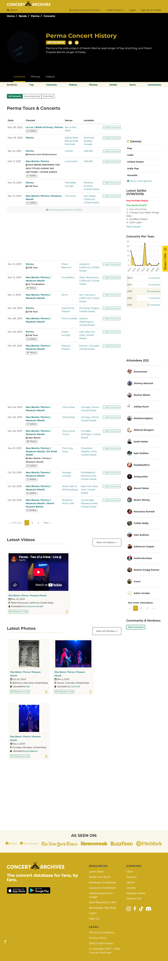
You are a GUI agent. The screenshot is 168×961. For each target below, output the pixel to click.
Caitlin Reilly (141, 523)
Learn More (96, 871)
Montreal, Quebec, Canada (89, 141)
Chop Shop (68, 407)
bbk (28, 686)
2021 (129, 284)
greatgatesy (32, 750)
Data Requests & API (102, 902)
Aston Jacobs (142, 593)
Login (132, 10)
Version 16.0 (134, 898)
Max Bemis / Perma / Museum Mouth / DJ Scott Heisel (41, 451)
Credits (131, 887)
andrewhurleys (143, 558)
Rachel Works (142, 394)
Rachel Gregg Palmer (146, 569)
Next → (48, 522)
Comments (154, 84)
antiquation (141, 476)
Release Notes (135, 893)
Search (13, 10)
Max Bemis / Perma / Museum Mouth (27, 595)
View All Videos (105, 542)
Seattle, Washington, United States (87, 321)
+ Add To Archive (111, 127)
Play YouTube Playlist (137, 200)
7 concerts (154, 298)
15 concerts (153, 304)
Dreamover (140, 371)
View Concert (133, 226)
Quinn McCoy (142, 499)
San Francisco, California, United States (89, 298)
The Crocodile (69, 318)
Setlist (113, 84)
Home (11, 16)
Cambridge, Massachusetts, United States (89, 503)
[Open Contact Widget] (5, 942)
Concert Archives (100, 952)
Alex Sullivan (141, 534)
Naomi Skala (141, 488)
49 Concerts (56, 42)
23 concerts (153, 291)
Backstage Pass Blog (102, 907)
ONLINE (88, 150)
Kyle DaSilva (141, 453)
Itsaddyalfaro (142, 464)
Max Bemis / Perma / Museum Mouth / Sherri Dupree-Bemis (40, 503)
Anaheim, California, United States (89, 267)
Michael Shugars (144, 429)
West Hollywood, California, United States (89, 280)
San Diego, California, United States (91, 199)
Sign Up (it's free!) (151, 10)
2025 (130, 277)
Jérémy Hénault (143, 383)
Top (31, 84)
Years (132, 84)
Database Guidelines (102, 882)
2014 (129, 298)
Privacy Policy (98, 937)
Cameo (69, 150)
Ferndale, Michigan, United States (90, 434)
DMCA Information (101, 943)
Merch (130, 882)
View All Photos (105, 631)
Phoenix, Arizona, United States (91, 186)
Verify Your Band (99, 877)
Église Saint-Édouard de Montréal (72, 141)
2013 (129, 304)
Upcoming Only (32, 96)
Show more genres (140, 180)
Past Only (48, 96)
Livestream (71, 161)
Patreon (131, 877)
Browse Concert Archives (84, 10)
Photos (35, 76)
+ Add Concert (114, 10)
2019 (129, 291)
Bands (23, 16)
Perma (35, 16)
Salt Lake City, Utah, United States (87, 335)
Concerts (49, 16)
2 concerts (154, 277)
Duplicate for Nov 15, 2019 (65, 210)
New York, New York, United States (89, 489)
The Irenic (70, 195)
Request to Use (20, 611)
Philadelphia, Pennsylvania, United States (88, 476)
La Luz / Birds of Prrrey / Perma (44, 127)
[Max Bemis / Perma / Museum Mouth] (29, 653)
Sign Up (94, 918)
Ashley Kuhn (141, 406)
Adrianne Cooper (144, 546)
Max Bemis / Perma (37, 161)
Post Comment (136, 627)
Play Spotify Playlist (136, 205)
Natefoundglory (143, 418)
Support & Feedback (102, 887)
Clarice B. (75, 686)
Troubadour (68, 277)
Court (137, 581)
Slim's (64, 294)
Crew (129, 871)
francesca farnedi (34, 606)
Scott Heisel (141, 441)
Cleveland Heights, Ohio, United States (89, 451)
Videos (50, 76)
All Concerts (15, 96)
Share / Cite (165, 261)
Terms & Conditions (101, 932)
